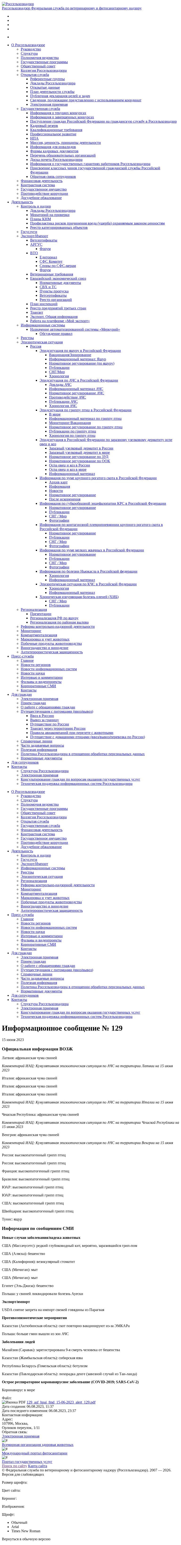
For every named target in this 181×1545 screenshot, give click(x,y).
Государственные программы (44, 62)
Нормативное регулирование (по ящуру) (81, 363)
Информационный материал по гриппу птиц (85, 418)
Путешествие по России (49, 724)
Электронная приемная (49, 104)
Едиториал (48, 257)
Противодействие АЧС (67, 397)
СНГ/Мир (57, 372)
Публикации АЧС (63, 402)
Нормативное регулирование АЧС (76, 393)
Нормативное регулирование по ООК (79, 461)
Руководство (31, 49)
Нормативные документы (60, 283)
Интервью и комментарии (42, 677)
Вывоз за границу (44, 720)
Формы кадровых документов (54, 151)
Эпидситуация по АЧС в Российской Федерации (79, 380)
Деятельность (22, 202)
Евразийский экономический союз (58, 278)
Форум (45, 249)
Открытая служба (35, 75)
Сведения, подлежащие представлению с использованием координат (85, 100)
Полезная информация (39, 750)
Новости (56, 491)
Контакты (29, 690)
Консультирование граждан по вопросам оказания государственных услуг (80, 779)
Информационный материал (72, 474)
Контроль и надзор (36, 206)
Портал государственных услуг (27, 1462)
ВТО (34, 253)
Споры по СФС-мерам (58, 266)
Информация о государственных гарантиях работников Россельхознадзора (90, 164)
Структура (29, 53)
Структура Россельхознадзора (45, 771)
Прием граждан (33, 703)
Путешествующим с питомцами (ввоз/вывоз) (57, 711)
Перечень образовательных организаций (63, 155)
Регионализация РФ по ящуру (54, 618)
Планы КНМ (40, 219)
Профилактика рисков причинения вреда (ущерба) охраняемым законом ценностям (97, 223)
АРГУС (36, 244)
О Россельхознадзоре (28, 45)
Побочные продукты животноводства (51, 643)
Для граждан (21, 694)
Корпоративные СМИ (38, 686)
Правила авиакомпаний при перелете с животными (71, 733)
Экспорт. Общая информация (54, 317)
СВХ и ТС (48, 287)
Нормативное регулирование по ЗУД (78, 457)
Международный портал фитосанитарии (34, 1453)
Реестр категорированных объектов (59, 227)
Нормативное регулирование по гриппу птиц (86, 427)
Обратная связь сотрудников (53, 177)
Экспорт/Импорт (34, 236)
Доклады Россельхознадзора (52, 83)
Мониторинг (31, 631)
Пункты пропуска (54, 291)
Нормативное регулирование (72, 495)
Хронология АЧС (63, 406)
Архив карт (58, 482)
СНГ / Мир (58, 516)
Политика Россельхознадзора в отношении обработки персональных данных (83, 754)
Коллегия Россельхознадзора (44, 70)
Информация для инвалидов (53, 147)
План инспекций (44, 304)
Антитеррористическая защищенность (52, 652)
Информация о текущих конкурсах (58, 113)
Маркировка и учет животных (45, 639)
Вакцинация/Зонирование (70, 355)
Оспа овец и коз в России (69, 465)
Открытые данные (45, 87)
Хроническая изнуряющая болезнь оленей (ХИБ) (79, 597)
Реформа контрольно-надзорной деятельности (58, 627)
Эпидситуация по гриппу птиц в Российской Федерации (86, 410)
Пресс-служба (22, 656)
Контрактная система (38, 185)
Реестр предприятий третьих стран (58, 308)
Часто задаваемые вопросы (42, 745)
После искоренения (64, 499)
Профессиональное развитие (53, 134)
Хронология (59, 376)
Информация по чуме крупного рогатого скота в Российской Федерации (98, 478)
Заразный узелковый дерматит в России (81, 448)
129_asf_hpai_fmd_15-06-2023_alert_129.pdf (61, 1402)
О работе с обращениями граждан (48, 707)
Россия (35, 346)
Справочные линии (36, 741)
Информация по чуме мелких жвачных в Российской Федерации (92, 550)
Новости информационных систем (49, 669)
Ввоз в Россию (42, 716)
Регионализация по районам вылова (59, 622)
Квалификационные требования (56, 130)
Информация (59, 486)
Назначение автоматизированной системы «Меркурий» (75, 329)
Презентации (40, 614)
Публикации (59, 368)
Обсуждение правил (56, 334)
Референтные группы (47, 79)
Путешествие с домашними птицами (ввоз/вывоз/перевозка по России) (87, 737)
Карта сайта (37, 1466)
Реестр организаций (56, 300)
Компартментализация (39, 635)
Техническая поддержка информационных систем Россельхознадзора (76, 784)
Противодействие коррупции (44, 194)
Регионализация (34, 610)
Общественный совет (38, 66)
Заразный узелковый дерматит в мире (79, 452)
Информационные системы (43, 325)
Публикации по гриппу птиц (72, 431)
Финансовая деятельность (41, 181)
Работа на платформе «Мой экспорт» (60, 321)
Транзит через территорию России (58, 728)
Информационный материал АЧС (76, 389)
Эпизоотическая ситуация (42, 342)
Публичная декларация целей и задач (60, 96)
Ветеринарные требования (51, 274)
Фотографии (59, 520)
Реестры (27, 338)
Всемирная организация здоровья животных (38, 1445)
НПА (34, 138)
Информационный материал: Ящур (77, 359)
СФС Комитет (51, 261)
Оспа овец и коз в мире (67, 469)
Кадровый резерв (44, 126)
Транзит (36, 312)
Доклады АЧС (60, 385)
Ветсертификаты (43, 240)
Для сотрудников (25, 762)
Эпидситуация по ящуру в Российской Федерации (80, 351)
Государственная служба (40, 109)
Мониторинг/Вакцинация (70, 423)
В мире (55, 414)
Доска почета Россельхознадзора (56, 160)
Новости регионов (36, 665)
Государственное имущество (44, 189)
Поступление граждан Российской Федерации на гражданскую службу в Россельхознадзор (103, 121)
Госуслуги (29, 232)
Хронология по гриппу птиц (72, 435)
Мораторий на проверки (50, 215)
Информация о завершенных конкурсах (62, 117)
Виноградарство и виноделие (44, 648)
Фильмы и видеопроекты (41, 682)
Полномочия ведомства (40, 58)
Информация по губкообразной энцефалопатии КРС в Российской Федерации (103, 503)
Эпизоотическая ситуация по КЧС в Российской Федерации (88, 584)
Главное (27, 660)
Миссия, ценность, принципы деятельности (65, 143)
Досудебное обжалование (41, 198)
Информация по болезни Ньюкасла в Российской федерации (88, 571)
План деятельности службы (52, 92)
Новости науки (33, 673)
